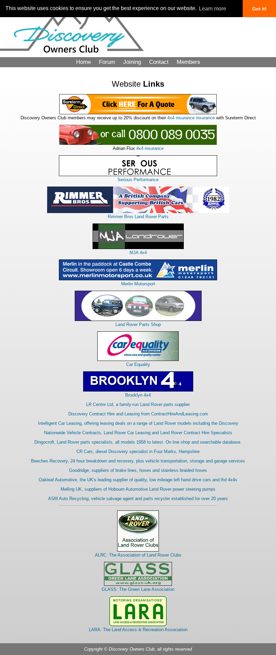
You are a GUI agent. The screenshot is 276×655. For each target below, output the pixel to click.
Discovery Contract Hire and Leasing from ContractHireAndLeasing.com (138, 413)
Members (188, 62)
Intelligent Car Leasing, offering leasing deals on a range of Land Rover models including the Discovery (138, 423)
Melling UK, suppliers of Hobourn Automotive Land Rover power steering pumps (138, 489)
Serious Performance (138, 179)
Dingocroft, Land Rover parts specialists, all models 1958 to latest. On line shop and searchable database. (138, 442)
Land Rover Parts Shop (138, 324)
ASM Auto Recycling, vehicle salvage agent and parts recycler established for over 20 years (138, 498)
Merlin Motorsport (138, 283)
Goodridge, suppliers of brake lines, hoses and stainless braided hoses (138, 470)
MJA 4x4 (138, 252)
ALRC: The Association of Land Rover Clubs (138, 555)
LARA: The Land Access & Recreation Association (138, 629)
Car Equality (138, 364)
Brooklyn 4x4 (138, 395)
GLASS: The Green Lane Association (138, 589)
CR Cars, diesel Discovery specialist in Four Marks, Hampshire (138, 451)
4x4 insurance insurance (191, 117)
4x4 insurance (150, 148)
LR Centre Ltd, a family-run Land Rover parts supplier (138, 404)
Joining (132, 62)
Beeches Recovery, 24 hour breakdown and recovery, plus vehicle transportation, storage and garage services (138, 460)
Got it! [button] (259, 8)
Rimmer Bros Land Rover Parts (138, 216)
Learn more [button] (212, 8)
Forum (107, 62)
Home (83, 62)
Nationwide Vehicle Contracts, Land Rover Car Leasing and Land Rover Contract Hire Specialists (138, 432)
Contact (159, 62)
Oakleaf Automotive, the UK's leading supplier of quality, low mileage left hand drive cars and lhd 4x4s (138, 479)
